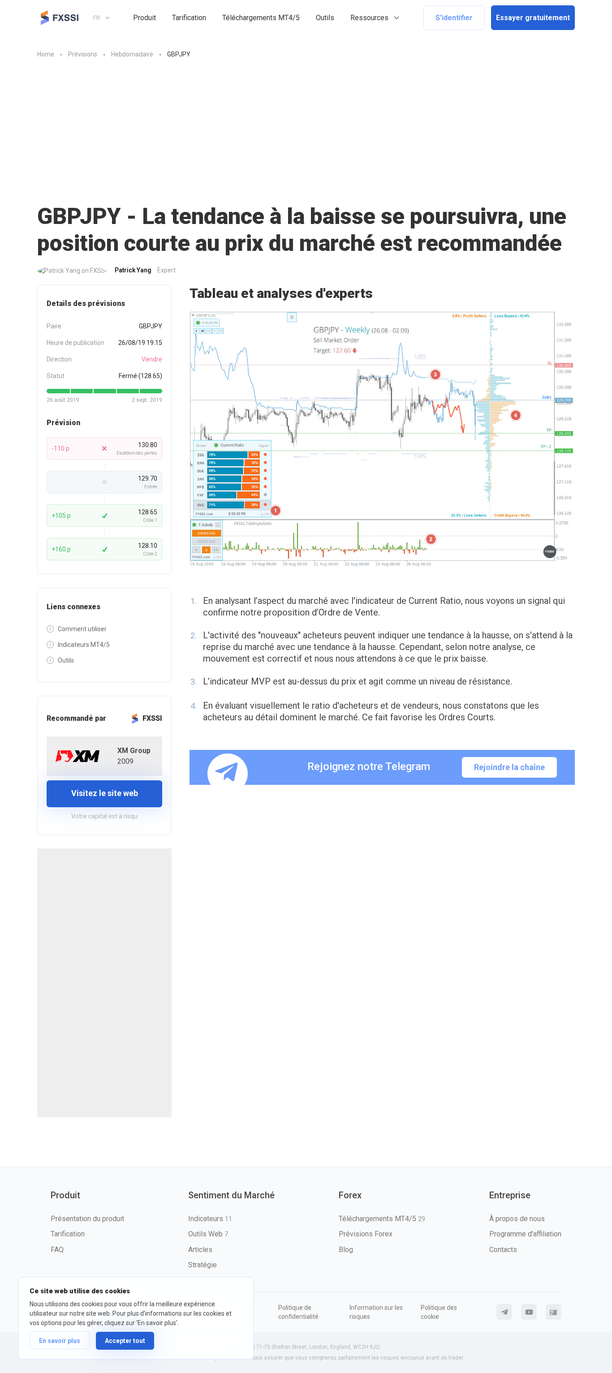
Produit (144, 17)
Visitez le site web (104, 793)
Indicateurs (210, 1218)
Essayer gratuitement (533, 17)
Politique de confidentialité (298, 1312)
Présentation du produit (87, 1218)
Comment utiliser (82, 629)
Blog (346, 1249)
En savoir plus (59, 1340)
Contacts (503, 1249)
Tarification (189, 17)
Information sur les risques (376, 1312)
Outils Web (208, 1234)
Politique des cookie (439, 1312)
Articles (200, 1249)
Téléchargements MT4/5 (261, 17)
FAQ (57, 1249)
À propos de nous (517, 1218)
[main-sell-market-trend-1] (382, 439)
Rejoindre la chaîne (509, 767)
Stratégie (202, 1265)
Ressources (369, 17)
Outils (325, 17)
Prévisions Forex (365, 1234)
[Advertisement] (306, 126)
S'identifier (454, 17)
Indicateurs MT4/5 (84, 644)
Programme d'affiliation (525, 1234)
